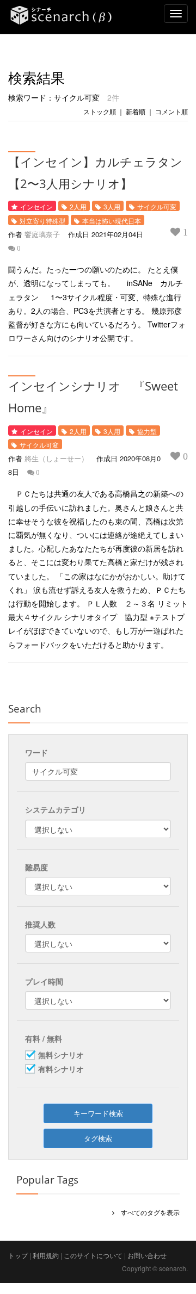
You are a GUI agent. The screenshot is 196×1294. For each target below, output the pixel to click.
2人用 (78, 206)
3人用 (111, 206)
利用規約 (46, 1255)
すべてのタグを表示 (147, 1212)
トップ (18, 1255)
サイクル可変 (156, 206)
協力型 (147, 431)
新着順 (135, 111)
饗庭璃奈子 (42, 234)
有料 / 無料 (43, 1038)
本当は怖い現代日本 (111, 220)
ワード (36, 752)
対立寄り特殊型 (42, 220)
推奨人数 (40, 924)
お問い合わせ (147, 1255)
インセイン (36, 206)
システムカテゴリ (55, 809)
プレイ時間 (44, 981)
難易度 (36, 867)
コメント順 (171, 111)
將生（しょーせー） (56, 458)
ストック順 (99, 111)
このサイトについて (93, 1255)
